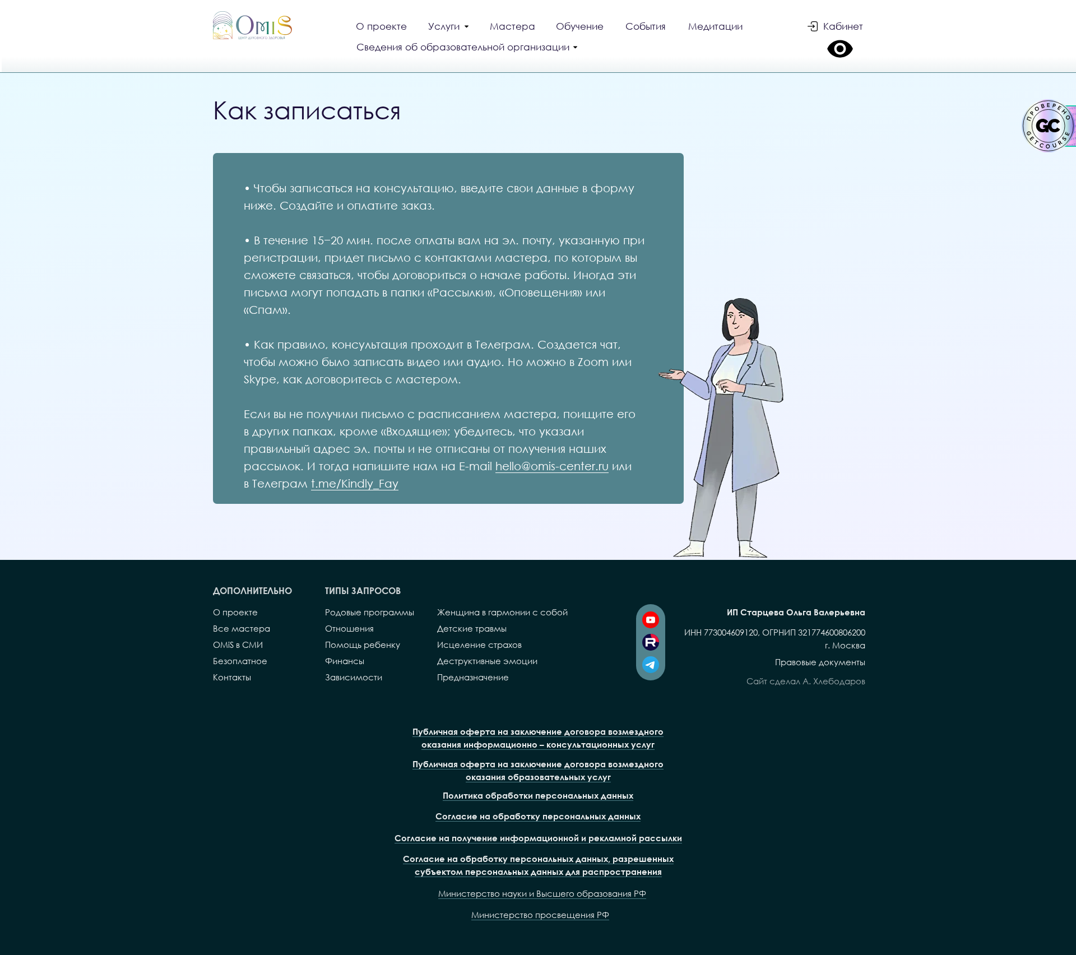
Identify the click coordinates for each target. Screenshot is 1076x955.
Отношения (349, 628)
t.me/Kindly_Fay (354, 483)
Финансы (344, 661)
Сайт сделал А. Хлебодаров (805, 681)
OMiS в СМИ (238, 644)
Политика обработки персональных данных (538, 795)
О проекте (235, 612)
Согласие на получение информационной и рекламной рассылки (538, 838)
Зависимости (353, 677)
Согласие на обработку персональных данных (538, 816)
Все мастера (241, 628)
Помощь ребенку (362, 644)
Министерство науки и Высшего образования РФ (542, 893)
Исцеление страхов (479, 644)
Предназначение (473, 677)
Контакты (232, 677)
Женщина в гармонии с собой (502, 612)
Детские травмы (472, 628)
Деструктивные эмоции (487, 661)
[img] (252, 25)
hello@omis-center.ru (552, 465)
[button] (468, 48)
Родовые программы (369, 612)
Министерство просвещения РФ (540, 915)
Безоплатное (240, 661)
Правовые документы (820, 662)
